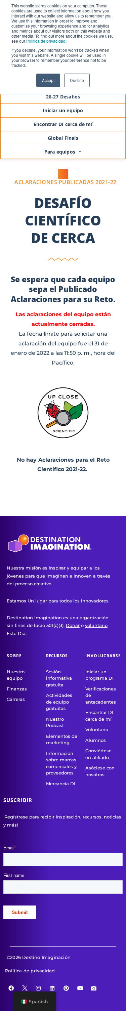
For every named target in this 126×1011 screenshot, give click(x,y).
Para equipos (59, 152)
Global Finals (63, 138)
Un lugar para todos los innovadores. (69, 600)
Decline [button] (77, 80)
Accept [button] (48, 80)
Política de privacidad (46, 41)
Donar (73, 625)
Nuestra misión (24, 568)
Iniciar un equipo (63, 110)
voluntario (96, 625)
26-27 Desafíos (63, 96)
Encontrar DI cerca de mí (63, 124)
